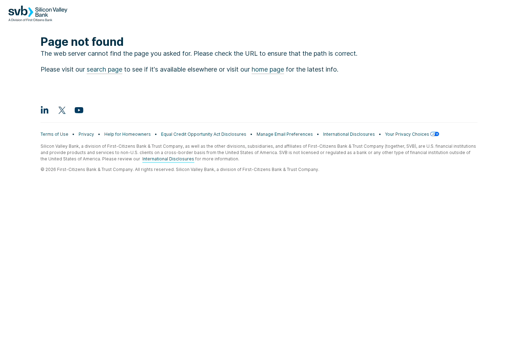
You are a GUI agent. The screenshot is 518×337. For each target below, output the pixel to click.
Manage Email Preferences (285, 134)
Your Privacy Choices (407, 134)
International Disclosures (349, 134)
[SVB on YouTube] (78, 110)
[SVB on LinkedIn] (44, 110)
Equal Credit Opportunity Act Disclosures (203, 134)
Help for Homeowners (127, 134)
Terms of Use (54, 134)
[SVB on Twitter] (61, 110)
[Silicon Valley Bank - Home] (37, 16)
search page (104, 69)
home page (268, 69)
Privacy (86, 134)
